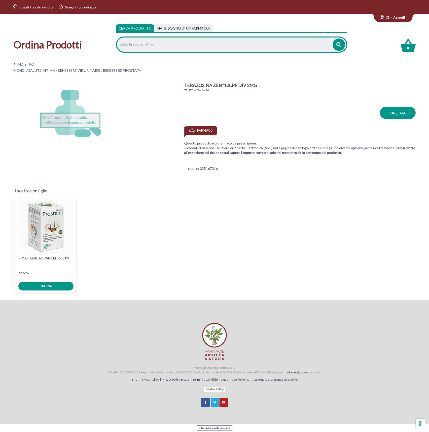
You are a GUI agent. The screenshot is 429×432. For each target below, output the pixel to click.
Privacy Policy (150, 379)
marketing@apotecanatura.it (303, 372)
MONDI (19, 70)
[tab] (184, 28)
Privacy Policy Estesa (176, 379)
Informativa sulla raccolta (214, 428)
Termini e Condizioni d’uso (211, 379)
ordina (398, 112)
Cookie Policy (240, 379)
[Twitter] (215, 402)
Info (135, 379)
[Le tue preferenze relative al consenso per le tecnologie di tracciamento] (420, 423)
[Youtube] (223, 402)
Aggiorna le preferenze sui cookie (274, 379)
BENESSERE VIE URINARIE (79, 70)
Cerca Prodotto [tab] (135, 28)
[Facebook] (205, 402)
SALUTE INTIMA (41, 70)
